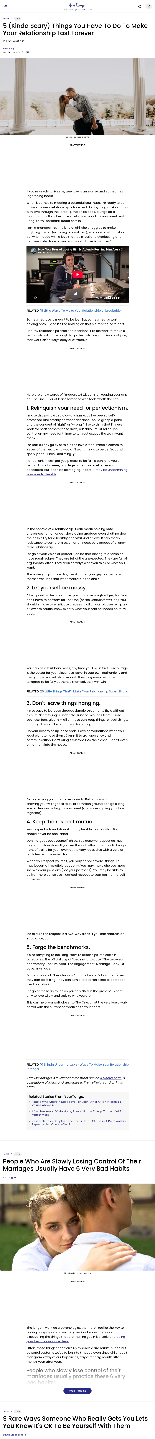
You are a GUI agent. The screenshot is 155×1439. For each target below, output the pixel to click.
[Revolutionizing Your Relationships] (77, 6)
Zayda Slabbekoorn (14, 1434)
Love (17, 18)
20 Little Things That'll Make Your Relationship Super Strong (84, 691)
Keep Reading (77, 1390)
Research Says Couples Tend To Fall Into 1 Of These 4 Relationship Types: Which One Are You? (79, 1123)
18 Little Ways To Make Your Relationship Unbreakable (80, 310)
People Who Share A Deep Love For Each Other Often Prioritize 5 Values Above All (77, 1103)
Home (6, 18)
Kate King (8, 48)
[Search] (139, 6)
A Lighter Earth (110, 1078)
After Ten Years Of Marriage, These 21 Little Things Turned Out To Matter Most (78, 1113)
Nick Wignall (10, 1177)
